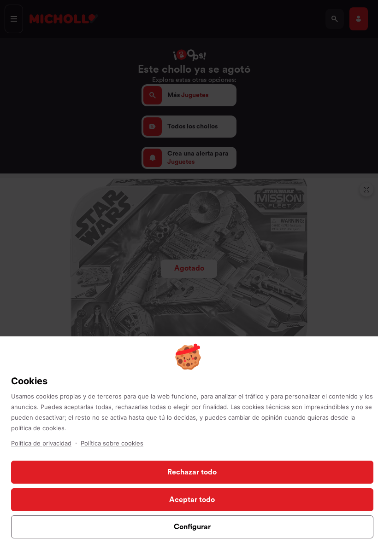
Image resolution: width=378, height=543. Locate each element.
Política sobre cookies (112, 443)
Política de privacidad (41, 443)
